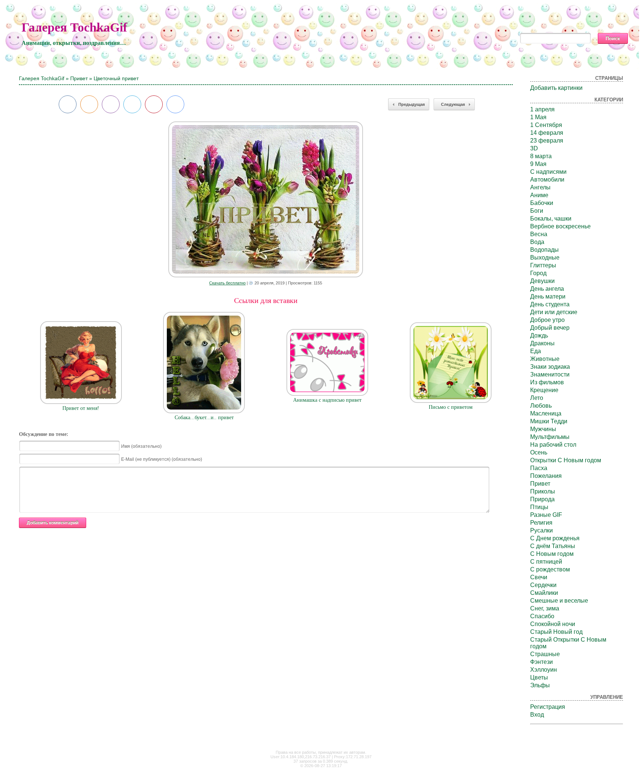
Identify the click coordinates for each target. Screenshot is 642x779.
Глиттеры (543, 265)
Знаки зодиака (550, 367)
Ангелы (540, 187)
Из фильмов (547, 382)
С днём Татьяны (552, 546)
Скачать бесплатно (227, 283)
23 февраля (546, 140)
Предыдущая (411, 104)
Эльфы (540, 685)
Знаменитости (550, 374)
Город (538, 273)
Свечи (538, 577)
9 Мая (538, 164)
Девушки (542, 281)
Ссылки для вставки (266, 300)
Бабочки (541, 203)
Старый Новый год (556, 632)
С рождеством (550, 569)
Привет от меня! (80, 408)
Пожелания (546, 476)
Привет (79, 78)
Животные (545, 359)
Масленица (545, 413)
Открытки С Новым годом (565, 460)
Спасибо (542, 616)
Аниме (539, 195)
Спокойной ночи (552, 624)
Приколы (542, 491)
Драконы (542, 343)
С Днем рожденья (555, 538)
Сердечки (543, 585)
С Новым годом (552, 554)
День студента (550, 304)
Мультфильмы (550, 437)
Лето (536, 398)
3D (534, 148)
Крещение (544, 390)
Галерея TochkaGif (74, 27)
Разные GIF (546, 515)
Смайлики (544, 593)
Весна (538, 234)
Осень (538, 452)
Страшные (545, 654)
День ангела (547, 289)
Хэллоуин (543, 669)
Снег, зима (544, 608)
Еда (535, 351)
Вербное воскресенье (560, 226)
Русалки (541, 530)
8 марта (541, 156)
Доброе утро (547, 320)
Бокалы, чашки (550, 218)
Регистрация (547, 707)
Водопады (544, 250)
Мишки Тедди (548, 421)
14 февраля (546, 133)
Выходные (545, 257)
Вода (537, 242)
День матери (547, 296)
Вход (537, 714)
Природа (542, 499)
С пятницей (546, 561)
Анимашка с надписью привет (327, 400)
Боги (536, 211)
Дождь (539, 335)
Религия (541, 522)
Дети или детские (553, 312)
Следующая (453, 104)
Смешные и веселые (559, 600)
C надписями (548, 172)
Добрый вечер (550, 328)
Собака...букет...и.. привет (204, 417)
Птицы (539, 507)
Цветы (539, 677)
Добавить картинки (556, 88)
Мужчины (543, 429)
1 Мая (538, 117)
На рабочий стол (553, 444)
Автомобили (547, 179)
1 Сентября (546, 125)
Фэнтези (541, 662)
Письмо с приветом (451, 407)
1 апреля (542, 109)
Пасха (538, 468)
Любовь (541, 405)
